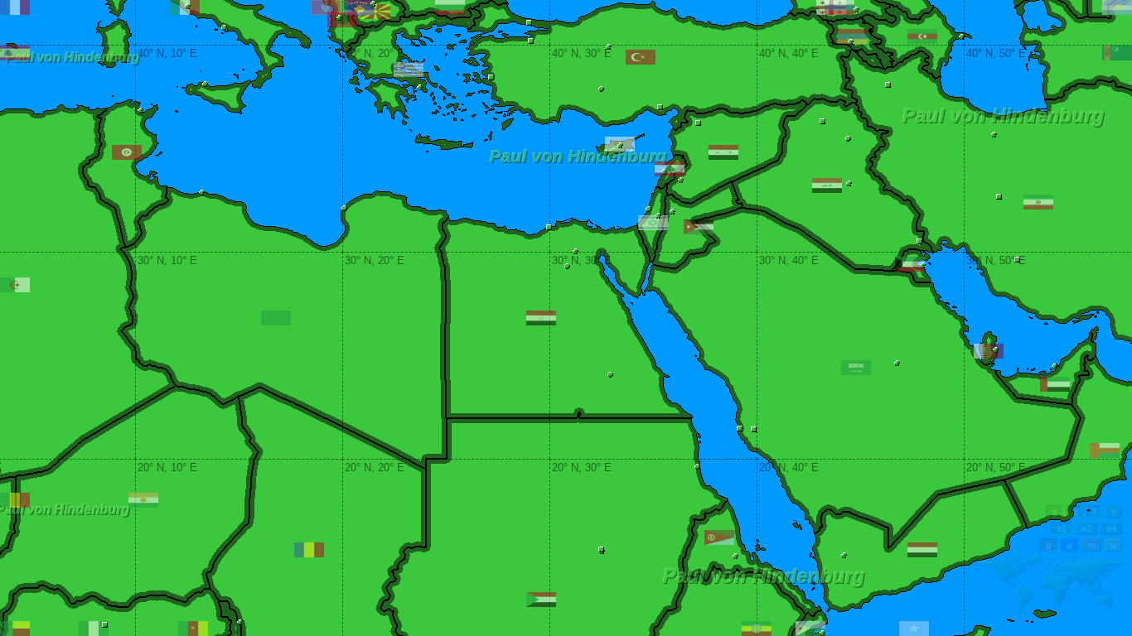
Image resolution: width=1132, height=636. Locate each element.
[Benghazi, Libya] (344, 208)
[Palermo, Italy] (205, 84)
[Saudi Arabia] (856, 367)
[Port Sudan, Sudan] (697, 467)
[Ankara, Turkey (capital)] (609, 47)
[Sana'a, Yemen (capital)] (844, 555)
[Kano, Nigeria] (105, 625)
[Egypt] (541, 318)
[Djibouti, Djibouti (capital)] (822, 633)
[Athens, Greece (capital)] (420, 87)
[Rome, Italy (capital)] (188, 6)
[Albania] (342, 19)
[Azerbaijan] (922, 36)
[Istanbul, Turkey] (529, 23)
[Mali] (15, 500)
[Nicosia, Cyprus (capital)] (620, 145)
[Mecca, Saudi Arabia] (754, 429)
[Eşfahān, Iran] (999, 197)
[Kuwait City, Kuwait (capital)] (923, 265)
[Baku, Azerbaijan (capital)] (962, 37)
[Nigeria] (94, 628)
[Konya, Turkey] (601, 89)
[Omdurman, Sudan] (601, 549)
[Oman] (1105, 450)
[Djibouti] (810, 628)
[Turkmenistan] (1117, 53)
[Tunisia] (127, 152)
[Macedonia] (375, 11)
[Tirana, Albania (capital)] (339, 18)
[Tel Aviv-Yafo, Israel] (648, 209)
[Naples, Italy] (224, 28)
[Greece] (408, 69)
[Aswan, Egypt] (610, 375)
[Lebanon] (670, 168)
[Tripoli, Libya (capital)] (202, 192)
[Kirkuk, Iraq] (848, 139)
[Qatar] (989, 351)
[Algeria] (15, 284)
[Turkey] (640, 57)
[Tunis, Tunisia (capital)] (140, 110)
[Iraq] (827, 185)
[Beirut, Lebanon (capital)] (664, 172)
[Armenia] (852, 36)
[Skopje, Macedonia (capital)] (373, 4)
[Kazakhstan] (1117, 7)
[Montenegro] (326, 7)
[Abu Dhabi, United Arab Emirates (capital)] (1054, 366)
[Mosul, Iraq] (822, 121)
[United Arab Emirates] (1055, 384)
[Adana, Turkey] (660, 107)
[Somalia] (914, 628)
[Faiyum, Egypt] (567, 266)
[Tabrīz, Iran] (888, 85)
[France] (15, 7)
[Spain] (15, 53)
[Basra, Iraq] (919, 241)
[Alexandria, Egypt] (549, 227)
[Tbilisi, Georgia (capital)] (856, 9)
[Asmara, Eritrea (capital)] (735, 556)
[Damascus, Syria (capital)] (681, 180)
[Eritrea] (719, 537)
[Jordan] (699, 226)
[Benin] (15, 628)
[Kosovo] (359, 7)
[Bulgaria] (450, 7)
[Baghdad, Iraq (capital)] (849, 183)
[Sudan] (541, 599)
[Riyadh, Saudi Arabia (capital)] (897, 363)
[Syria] (723, 152)
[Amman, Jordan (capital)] (672, 211)
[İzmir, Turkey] (491, 77)
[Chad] (309, 549)
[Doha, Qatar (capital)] (996, 350)
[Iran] (1038, 202)
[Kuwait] (910, 264)
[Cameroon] (193, 628)
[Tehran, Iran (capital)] (994, 134)
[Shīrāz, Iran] (1017, 260)
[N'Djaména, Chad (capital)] (240, 622)
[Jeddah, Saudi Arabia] (740, 428)
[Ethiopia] (757, 628)
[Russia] (839, 7)
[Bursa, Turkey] (531, 41)
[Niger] (143, 500)
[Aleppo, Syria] (698, 123)
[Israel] (653, 222)
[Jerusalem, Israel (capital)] (658, 216)
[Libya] (276, 318)
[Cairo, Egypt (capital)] (575, 251)
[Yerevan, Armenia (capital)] (851, 42)
